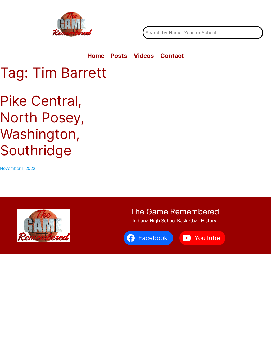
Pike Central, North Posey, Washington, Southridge (42, 126)
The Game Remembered (203, 13)
